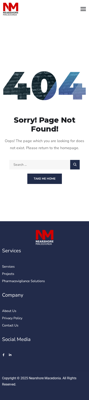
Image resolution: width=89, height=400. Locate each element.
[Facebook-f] (3, 354)
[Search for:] (44, 164)
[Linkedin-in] (10, 354)
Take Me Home (44, 179)
